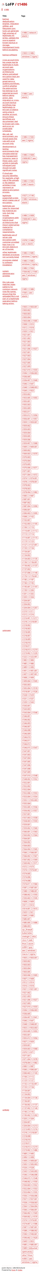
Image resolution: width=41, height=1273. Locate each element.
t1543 (31, 702)
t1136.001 (33, 562)
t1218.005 (26, 632)
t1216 (31, 614)
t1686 (35, 922)
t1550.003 (26, 1185)
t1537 (31, 698)
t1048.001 (33, 1024)
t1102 (31, 516)
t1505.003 (26, 684)
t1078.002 (26, 485)
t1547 (35, 747)
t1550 (35, 1181)
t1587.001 (33, 887)
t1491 (24, 670)
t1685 (31, 253)
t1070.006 (26, 467)
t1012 (24, 327)
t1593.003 (26, 898)
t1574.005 (26, 873)
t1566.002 (26, 856)
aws (30, 93)
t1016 (24, 986)
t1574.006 (26, 877)
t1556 (35, 807)
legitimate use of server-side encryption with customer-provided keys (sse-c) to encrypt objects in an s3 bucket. (11, 242)
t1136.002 (26, 565)
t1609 (31, 901)
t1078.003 (26, 488)
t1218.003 (26, 628)
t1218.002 (26, 625)
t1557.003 (26, 817)
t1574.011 (26, 884)
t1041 (35, 1017)
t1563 (35, 831)
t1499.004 (26, 681)
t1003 (24, 53)
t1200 (31, 590)
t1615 (35, 908)
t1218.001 (33, 621)
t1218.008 (26, 1136)
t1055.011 (26, 411)
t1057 (35, 419)
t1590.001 (33, 1234)
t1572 (24, 866)
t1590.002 (26, 1237)
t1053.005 (26, 397)
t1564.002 (26, 271)
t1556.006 (33, 1195)
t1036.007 (26, 380)
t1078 (24, 240)
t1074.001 (33, 478)
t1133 (24, 548)
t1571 (35, 863)
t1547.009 (26, 772)
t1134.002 (26, 555)
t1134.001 (26, 551)
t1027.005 (26, 362)
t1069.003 (26, 453)
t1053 (31, 390)
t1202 (31, 593)
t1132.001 (33, 1083)
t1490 (31, 667)
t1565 (31, 137)
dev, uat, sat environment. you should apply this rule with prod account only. (10, 139)
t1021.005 (26, 345)
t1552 (35, 779)
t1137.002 (26, 569)
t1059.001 (33, 422)
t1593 (35, 894)
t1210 (24, 611)
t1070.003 (26, 457)
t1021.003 (26, 341)
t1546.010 (26, 737)
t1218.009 (26, 639)
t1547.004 (26, 758)
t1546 (35, 712)
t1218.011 (26, 646)
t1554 (35, 796)
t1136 (24, 562)
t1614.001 (26, 908)
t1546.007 (26, 726)
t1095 (35, 513)
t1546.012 (26, 744)
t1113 (24, 534)
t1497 (24, 674)
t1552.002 (26, 786)
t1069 (24, 446)
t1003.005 (26, 972)
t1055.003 (26, 404)
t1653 (31, 1241)
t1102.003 (26, 523)
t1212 (24, 614)
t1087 (31, 495)
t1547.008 (26, 768)
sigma (34, 56)
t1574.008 (26, 880)
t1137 (35, 565)
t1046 (24, 384)
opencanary (27, 1251)
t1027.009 (26, 366)
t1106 (24, 527)
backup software (10, 55)
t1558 (35, 817)
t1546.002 (26, 719)
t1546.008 (26, 730)
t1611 (24, 905)
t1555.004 (26, 803)
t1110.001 (26, 530)
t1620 (24, 912)
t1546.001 (26, 716)
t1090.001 (26, 509)
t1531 (24, 698)
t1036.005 (26, 376)
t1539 (24, 702)
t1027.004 (26, 359)
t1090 (35, 506)
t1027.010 (26, 370)
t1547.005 (26, 761)
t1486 (6, 9)
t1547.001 (26, 751)
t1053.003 (33, 1027)
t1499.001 (33, 1160)
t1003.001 (33, 307)
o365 (24, 184)
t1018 (31, 327)
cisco (24, 940)
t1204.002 (26, 604)
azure (30, 943)
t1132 (24, 1083)
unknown (7, 630)
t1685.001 (26, 919)
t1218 (24, 621)
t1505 (35, 681)
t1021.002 (26, 338)
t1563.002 (26, 835)
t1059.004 (26, 432)
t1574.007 (26, 1223)
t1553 (35, 793)
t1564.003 (26, 845)
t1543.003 (26, 709)
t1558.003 (26, 821)
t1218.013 (26, 649)
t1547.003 (26, 754)
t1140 (31, 195)
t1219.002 (26, 653)
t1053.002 (26, 394)
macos (25, 954)
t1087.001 (26, 499)
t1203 (24, 597)
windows (26, 56)
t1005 (35, 321)
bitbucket (33, 1248)
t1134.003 (26, 558)
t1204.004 (26, 607)
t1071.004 (26, 474)
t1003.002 (26, 310)
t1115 (35, 537)
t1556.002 (26, 810)
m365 (24, 947)
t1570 (35, 1216)
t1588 (24, 891)
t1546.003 (26, 723)
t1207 (35, 607)
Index (20, 1270)
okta (34, 936)
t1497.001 (33, 674)
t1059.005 (26, 436)
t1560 (35, 828)
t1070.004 (26, 460)
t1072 (35, 474)
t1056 (35, 415)
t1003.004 (26, 317)
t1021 (31, 331)
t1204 (31, 597)
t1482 (24, 660)
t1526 (35, 691)
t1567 (35, 856)
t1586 (35, 1223)
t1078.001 (33, 481)
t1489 (24, 667)
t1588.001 (33, 891)
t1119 (24, 541)
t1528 (24, 695)
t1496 (24, 1157)
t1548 (35, 775)
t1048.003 (33, 387)
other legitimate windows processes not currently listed (11, 254)
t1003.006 (26, 321)
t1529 (31, 695)
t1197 (35, 586)
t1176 (24, 576)
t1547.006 (26, 765)
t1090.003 (26, 513)
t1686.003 (26, 926)
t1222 (24, 656)
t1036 (24, 373)
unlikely (6, 1110)
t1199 (24, 590)
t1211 (31, 611)
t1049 (24, 390)
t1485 (24, 289)
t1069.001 (33, 446)
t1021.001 (26, 335)
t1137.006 (26, 572)
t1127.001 (33, 544)
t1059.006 (26, 439)
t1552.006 (26, 793)
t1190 (24, 583)
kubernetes (27, 933)
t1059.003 (26, 429)
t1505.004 (26, 688)
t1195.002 (26, 1115)
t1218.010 (26, 642)
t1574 (24, 870)
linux (24, 943)
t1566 (24, 852)
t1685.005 (26, 922)
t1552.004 (26, 789)
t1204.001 (26, 600)
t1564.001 (26, 838)
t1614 (31, 905)
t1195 (31, 583)
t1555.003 (33, 800)
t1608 (31, 155)
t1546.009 (26, 733)
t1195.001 (26, 586)
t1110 (31, 527)
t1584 (35, 884)
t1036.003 (33, 373)
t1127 (24, 544)
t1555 (24, 800)
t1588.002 (26, 894)
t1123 (31, 541)
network (32, 32)
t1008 (24, 324)
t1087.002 (26, 502)
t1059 (24, 422)
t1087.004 (26, 506)
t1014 (31, 982)
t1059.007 (26, 443)
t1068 (35, 443)
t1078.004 (26, 492)
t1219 (35, 649)
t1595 (35, 898)
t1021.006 (26, 348)
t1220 (35, 653)
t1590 (24, 1234)
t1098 (24, 516)
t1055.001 (26, 401)
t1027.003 (26, 355)
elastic (25, 36)
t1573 (31, 866)
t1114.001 (26, 537)
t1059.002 (26, 425)
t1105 (35, 523)
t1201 (24, 593)
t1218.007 (26, 635)
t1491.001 (33, 670)
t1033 (35, 370)
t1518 (35, 688)
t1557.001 (26, 814)
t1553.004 (26, 796)
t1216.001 (26, 618)
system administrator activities (8, 273)
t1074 (24, 478)
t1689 (24, 1248)
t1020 (24, 331)
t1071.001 (26, 471)
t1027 (24, 195)
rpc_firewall (27, 929)
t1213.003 (26, 1129)
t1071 (35, 467)
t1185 (24, 579)
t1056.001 (26, 419)
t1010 (31, 324)
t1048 (24, 387)
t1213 (35, 1125)
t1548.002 (26, 779)
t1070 (35, 453)
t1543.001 (26, 705)
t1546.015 (26, 747)
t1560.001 (26, 831)
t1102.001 (26, 520)
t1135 (35, 558)
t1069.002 (26, 450)
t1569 (35, 859)
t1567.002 (26, 859)
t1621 (31, 912)
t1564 (31, 268)
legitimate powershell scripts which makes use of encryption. (11, 199)
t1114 (31, 534)
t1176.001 (33, 576)
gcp (30, 947)
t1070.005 (26, 464)
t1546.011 (26, 740)
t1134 (31, 548)
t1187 (31, 579)
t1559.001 (26, 824)
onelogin (26, 936)
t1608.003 (26, 158)
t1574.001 (33, 870)
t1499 (31, 677)
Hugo (13, 1270)
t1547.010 (26, 775)
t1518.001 (26, 691)
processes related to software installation (10, 262)
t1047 (31, 384)
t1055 (35, 397)
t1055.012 (26, 415)
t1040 (35, 380)
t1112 (35, 530)
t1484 (31, 660)
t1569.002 (26, 863)
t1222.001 (33, 656)
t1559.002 (26, 828)
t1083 (24, 495)
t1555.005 (26, 807)
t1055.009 (26, 408)
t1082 (35, 492)
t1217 (35, 618)
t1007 (24, 978)
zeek (31, 940)
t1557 (35, 810)
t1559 (35, 821)
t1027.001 (26, 352)
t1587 (24, 887)
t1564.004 (26, 849)
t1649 (24, 915)
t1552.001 (26, 782)
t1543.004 (26, 712)
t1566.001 (33, 852)
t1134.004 (26, 1097)
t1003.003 (26, 313)
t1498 (24, 677)
